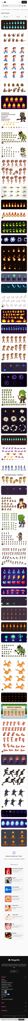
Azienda (3, 1006)
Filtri (19, 16)
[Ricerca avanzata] (25, 17)
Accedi (24, 2)
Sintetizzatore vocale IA (6, 986)
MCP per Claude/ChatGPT (7, 989)
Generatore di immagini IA (7, 982)
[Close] (26, 1019)
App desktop (5, 994)
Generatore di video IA (6, 984)
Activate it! (21, 1019)
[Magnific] (14, 960)
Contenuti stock (4, 987)
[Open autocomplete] (3, 5)
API (2, 997)
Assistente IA (4, 981)
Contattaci (4, 1010)
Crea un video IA (17, 9)
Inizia (2, 1002)
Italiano (14, 971)
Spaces (3, 979)
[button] (14, 971)
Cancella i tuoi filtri (19, 859)
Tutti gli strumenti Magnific (7, 999)
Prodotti (3, 977)
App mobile (3, 996)
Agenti (3, 991)
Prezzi (19, 2)
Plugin (3, 992)
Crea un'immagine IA (7, 9)
